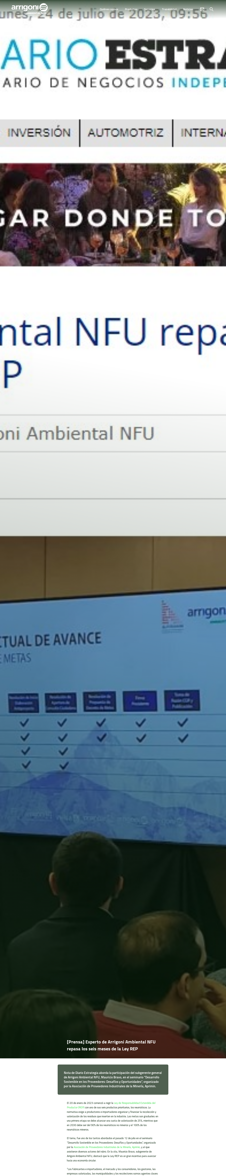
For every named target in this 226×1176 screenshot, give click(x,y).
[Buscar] (211, 9)
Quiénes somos (109, 9)
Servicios (149, 9)
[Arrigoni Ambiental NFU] (30, 9)
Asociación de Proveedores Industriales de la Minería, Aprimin (107, 1147)
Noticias (188, 9)
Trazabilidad (169, 9)
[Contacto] (202, 9)
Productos (131, 9)
